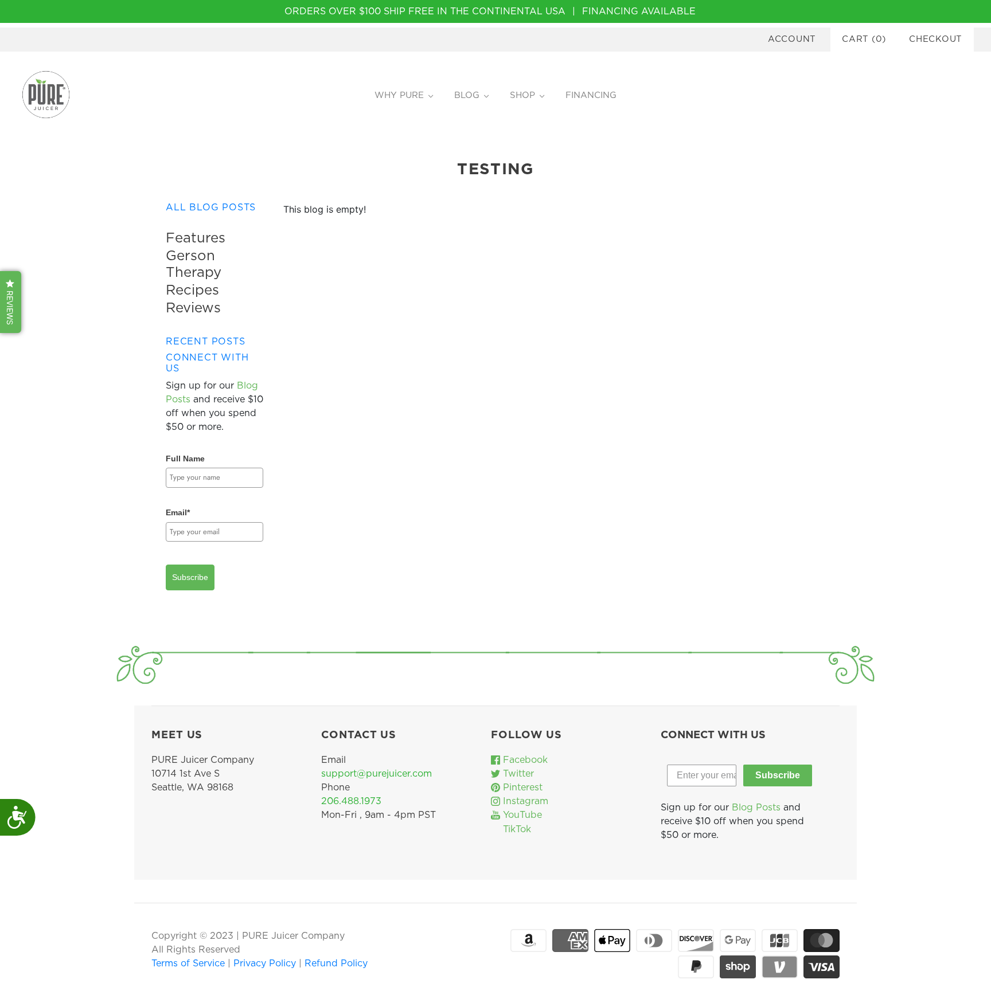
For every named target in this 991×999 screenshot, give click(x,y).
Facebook (524, 760)
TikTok (515, 829)
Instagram (524, 801)
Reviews (193, 308)
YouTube (521, 815)
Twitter (517, 773)
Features (195, 238)
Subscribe (190, 577)
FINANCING (591, 95)
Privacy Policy (266, 963)
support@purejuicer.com (376, 773)
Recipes (192, 290)
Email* (178, 512)
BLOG (466, 95)
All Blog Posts (211, 207)
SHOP (522, 95)
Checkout (935, 39)
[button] (10, 302)
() (864, 39)
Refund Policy (336, 963)
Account (792, 39)
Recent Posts (205, 341)
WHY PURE (399, 95)
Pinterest (521, 787)
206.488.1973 (351, 801)
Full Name (185, 458)
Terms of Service (189, 963)
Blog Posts (756, 807)
